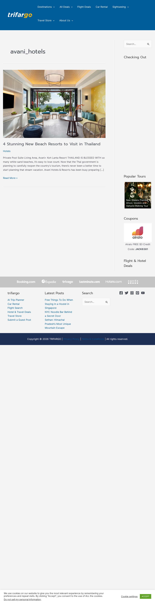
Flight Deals (84, 6)
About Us (64, 20)
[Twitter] (126, 293)
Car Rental (102, 6)
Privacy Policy (71, 338)
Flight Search (15, 307)
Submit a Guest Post (19, 319)
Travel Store (44, 20)
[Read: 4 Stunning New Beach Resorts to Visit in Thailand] (54, 103)
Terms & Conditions (93, 338)
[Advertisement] (138, 117)
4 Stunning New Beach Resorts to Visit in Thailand (51, 144)
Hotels (6, 151)
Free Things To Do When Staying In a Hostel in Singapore (59, 303)
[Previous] (130, 195)
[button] (53, 7)
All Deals (65, 6)
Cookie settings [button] (129, 596)
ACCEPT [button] (145, 596)
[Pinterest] (137, 293)
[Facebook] (121, 293)
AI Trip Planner (16, 299)
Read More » (10, 177)
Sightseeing (119, 6)
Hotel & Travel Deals (19, 311)
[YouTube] (143, 293)
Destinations (45, 6)
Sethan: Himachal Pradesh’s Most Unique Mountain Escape (58, 323)
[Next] (145, 195)
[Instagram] (132, 293)
